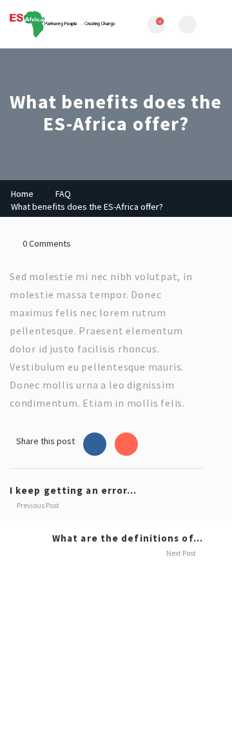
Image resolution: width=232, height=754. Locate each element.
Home (22, 193)
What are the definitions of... (127, 538)
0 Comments (47, 243)
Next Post (181, 553)
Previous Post (37, 505)
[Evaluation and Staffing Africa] (63, 24)
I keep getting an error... (73, 490)
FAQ (63, 193)
